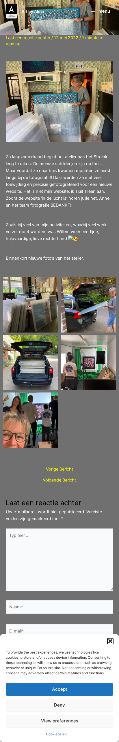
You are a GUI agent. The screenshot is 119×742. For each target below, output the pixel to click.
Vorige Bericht (59, 469)
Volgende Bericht (59, 480)
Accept (59, 689)
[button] (110, 641)
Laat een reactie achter (28, 37)
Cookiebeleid (56, 734)
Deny (59, 705)
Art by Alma (33, 11)
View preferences (59, 721)
